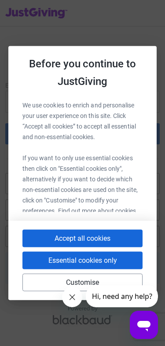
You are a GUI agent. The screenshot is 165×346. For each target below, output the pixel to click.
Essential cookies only (82, 260)
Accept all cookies (82, 238)
